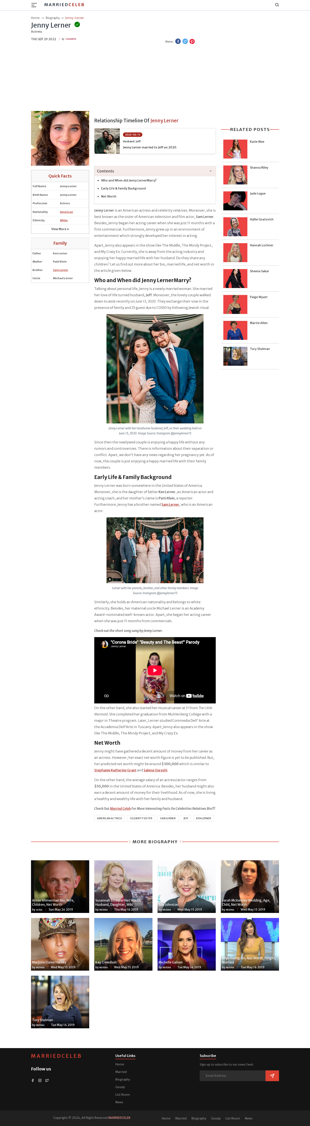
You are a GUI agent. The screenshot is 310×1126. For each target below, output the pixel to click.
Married (64, 4)
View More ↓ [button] (60, 229)
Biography (122, 1079)
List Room (122, 1095)
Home (119, 1064)
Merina (103, 910)
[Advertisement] (155, 78)
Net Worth (109, 196)
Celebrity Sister (141, 818)
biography (53, 18)
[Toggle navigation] (35, 5)
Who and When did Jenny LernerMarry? (129, 180)
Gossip (120, 1087)
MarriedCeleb (56, 1056)
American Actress (109, 818)
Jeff (185, 818)
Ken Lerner (203, 818)
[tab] (155, 171)
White (64, 220)
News (119, 1102)
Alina (39, 910)
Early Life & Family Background (123, 188)
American (66, 212)
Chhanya (70, 39)
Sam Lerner (60, 270)
